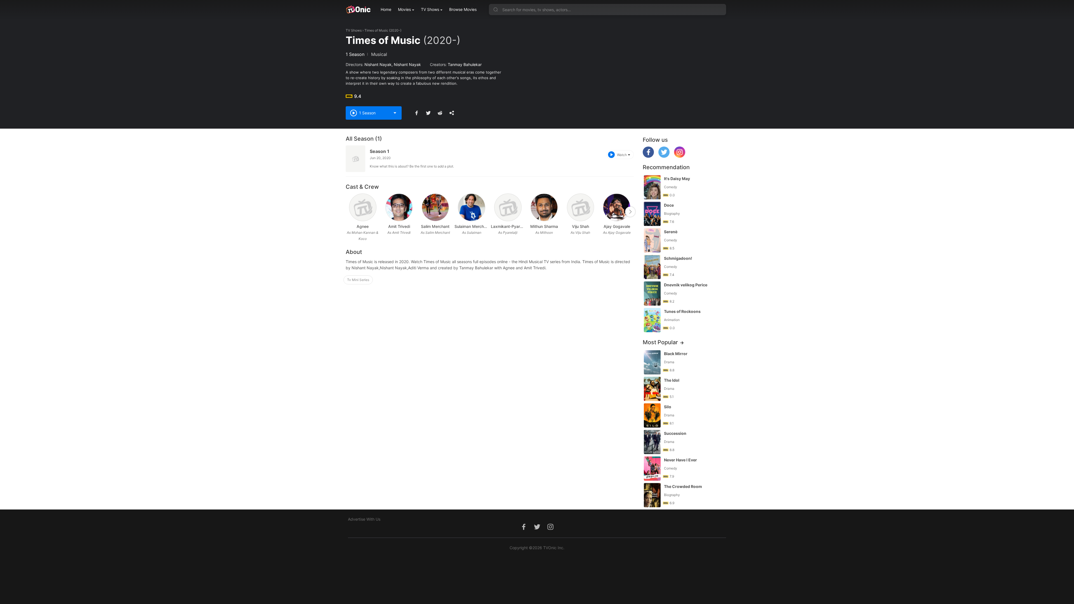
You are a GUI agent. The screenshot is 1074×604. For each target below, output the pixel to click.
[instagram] (679, 156)
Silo (667, 406)
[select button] (395, 113)
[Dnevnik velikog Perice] (652, 293)
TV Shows (430, 9)
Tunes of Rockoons (682, 311)
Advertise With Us (364, 519)
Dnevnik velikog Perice (685, 284)
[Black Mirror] (652, 362)
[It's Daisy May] (652, 187)
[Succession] (652, 442)
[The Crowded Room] (652, 495)
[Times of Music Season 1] (355, 158)
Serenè (670, 231)
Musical (379, 54)
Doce (669, 205)
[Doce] (652, 214)
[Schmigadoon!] (652, 267)
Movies (404, 9)
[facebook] (648, 156)
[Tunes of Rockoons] (652, 320)
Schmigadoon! (678, 258)
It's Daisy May (677, 178)
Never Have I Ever (680, 459)
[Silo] (652, 415)
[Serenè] (652, 240)
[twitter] (664, 156)
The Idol (671, 380)
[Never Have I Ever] (652, 468)
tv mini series (358, 280)
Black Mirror (675, 353)
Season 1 (379, 151)
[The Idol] (652, 389)
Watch (622, 155)
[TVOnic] (358, 9)
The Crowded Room (683, 486)
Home (386, 9)
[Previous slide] (349, 212)
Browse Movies (463, 9)
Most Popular (660, 342)
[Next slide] (630, 212)
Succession (675, 433)
